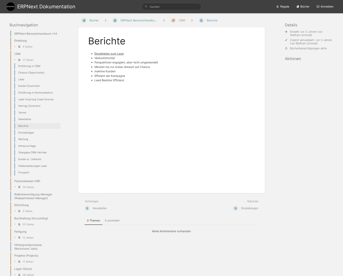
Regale (284, 6)
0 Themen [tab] (93, 220)
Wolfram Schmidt (301, 35)
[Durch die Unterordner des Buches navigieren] (105, 20)
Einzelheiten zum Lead (109, 53)
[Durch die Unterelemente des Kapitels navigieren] (164, 20)
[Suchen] (146, 6)
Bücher (304, 6)
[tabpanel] (171, 231)
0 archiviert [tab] (112, 220)
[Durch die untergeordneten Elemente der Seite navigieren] (192, 20)
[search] (171, 6)
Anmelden (327, 6)
